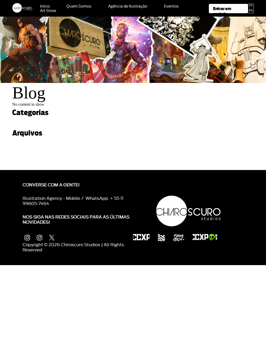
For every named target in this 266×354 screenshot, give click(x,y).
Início (45, 6)
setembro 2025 (25, 154)
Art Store (48, 11)
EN (251, 10)
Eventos (171, 6)
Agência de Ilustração (127, 6)
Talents (19, 121)
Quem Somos (78, 6)
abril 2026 (21, 146)
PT (251, 6)
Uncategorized (25, 125)
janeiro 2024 (23, 159)
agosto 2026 (23, 141)
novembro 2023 (26, 163)
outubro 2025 (24, 150)
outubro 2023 (24, 168)
